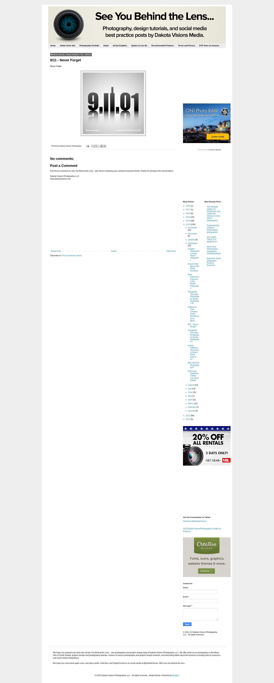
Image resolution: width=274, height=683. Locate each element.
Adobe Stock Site (67, 46)
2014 (188, 221)
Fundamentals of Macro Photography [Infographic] (213, 228)
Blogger (175, 675)
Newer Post (56, 251)
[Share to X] (98, 146)
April (190, 400)
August (191, 385)
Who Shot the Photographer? (193, 365)
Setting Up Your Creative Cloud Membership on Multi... (193, 314)
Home (53, 46)
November (192, 234)
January (192, 411)
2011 (188, 419)
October (191, 240)
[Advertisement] (207, 78)
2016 (188, 213)
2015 (188, 217)
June (190, 392)
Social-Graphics (120, 46)
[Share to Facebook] (101, 146)
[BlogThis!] (95, 146)
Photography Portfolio (89, 46)
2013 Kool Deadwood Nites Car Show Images (193, 376)
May (190, 396)
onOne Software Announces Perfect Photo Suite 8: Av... (193, 352)
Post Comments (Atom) (72, 255)
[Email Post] (87, 146)
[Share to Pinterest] (104, 146)
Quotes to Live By (139, 46)
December (192, 228)
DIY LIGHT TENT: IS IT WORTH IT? (212, 239)
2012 (188, 415)
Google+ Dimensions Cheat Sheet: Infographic (193, 254)
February (192, 407)
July (190, 389)
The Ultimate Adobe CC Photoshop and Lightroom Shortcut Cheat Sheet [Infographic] (213, 213)
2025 (188, 206)
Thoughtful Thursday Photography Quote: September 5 (193, 336)
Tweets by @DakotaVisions (194, 521)
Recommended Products (162, 46)
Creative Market (214, 150)
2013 (188, 224)
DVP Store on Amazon (209, 46)
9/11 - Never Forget (193, 325)
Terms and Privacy (186, 46)
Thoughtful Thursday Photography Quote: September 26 (193, 297)
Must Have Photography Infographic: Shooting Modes (214, 250)
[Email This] (92, 146)
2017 (188, 209)
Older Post (171, 251)
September (193, 243)
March (191, 403)
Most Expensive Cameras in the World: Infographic (193, 281)
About (106, 46)
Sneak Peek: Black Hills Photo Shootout (193, 267)
